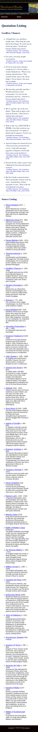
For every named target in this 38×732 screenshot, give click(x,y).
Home (2, 13)
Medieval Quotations (11, 13)
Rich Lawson (26, 728)
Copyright (11, 728)
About (19, 17)
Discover (4, 17)
